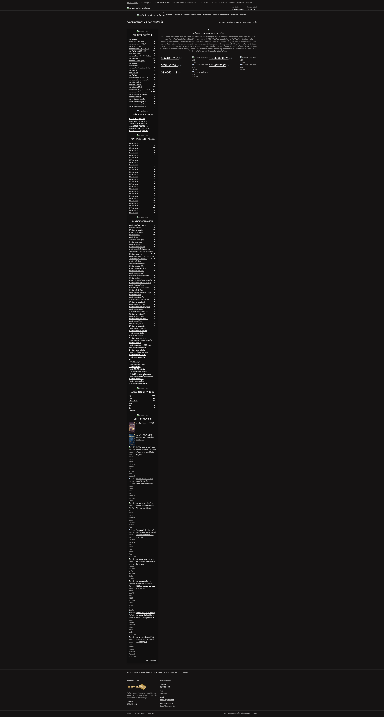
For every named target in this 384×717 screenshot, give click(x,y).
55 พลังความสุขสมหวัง (137, 273)
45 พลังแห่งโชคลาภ (136, 254)
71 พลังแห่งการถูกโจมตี (137, 338)
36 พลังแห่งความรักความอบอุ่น (140, 283)
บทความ (232, 3)
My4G (131, 403)
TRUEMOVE (133, 401)
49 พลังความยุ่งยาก (135, 244)
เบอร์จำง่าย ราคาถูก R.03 (137, 104)
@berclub (251, 9)
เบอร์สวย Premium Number (139, 49)
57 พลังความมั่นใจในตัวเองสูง (139, 249)
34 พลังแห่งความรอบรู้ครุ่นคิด (139, 307)
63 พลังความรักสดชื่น (136, 297)
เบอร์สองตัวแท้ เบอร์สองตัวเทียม (140, 68)
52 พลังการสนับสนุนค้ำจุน (138, 268)
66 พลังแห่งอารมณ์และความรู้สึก (140, 292)
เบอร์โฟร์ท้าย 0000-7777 (137, 53)
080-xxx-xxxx (133, 167)
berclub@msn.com (167, 700)
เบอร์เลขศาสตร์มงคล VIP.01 (138, 77)
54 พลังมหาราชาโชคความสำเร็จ (140, 280)
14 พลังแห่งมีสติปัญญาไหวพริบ (139, 364)
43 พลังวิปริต (133, 237)
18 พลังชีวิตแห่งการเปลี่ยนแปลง (140, 374)
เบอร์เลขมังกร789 (135, 58)
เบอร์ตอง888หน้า (135, 97)
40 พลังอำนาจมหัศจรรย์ (137, 285)
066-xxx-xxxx (133, 158)
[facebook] (254, 3)
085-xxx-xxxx (133, 179)
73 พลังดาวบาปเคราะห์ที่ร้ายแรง (140, 345)
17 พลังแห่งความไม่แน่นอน (138, 371)
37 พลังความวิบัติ (135, 295)
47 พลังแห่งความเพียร (136, 230)
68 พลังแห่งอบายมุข (136, 309)
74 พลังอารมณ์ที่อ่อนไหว (137, 355)
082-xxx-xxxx (133, 172)
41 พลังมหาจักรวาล (136, 232)
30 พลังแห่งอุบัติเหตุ (135, 321)
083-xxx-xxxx (133, 174)
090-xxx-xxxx (133, 191)
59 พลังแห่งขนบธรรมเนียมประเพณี (141, 251)
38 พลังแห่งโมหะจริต (136, 271)
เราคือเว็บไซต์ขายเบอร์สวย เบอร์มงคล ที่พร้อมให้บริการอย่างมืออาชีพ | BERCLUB (145, 615)
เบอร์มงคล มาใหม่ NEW (137, 44)
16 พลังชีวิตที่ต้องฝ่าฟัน (137, 369)
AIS (130, 396)
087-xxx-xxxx (133, 184)
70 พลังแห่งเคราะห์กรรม (137, 328)
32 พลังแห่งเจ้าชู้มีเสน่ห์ (137, 314)
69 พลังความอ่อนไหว (136, 316)
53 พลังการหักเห (134, 278)
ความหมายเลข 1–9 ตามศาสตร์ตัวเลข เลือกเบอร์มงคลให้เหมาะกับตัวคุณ (144, 481)
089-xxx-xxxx (133, 189)
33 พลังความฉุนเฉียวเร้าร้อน (139, 299)
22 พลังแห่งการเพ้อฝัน (136, 333)
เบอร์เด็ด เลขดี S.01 (135, 82)
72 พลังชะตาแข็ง (135, 343)
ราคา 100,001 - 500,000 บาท (139, 128)
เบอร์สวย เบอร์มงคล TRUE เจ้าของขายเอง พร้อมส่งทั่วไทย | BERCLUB (145, 639)
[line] (256, 3)
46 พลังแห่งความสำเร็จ (137, 247)
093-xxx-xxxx (133, 198)
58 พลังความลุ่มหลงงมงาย (138, 259)
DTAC (131, 398)
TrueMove (132, 410)
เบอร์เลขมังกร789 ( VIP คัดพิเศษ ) (140, 56)
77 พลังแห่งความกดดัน (137, 357)
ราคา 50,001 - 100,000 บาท (138, 126)
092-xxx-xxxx (133, 196)
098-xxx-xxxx (133, 210)
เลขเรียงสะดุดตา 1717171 (145, 423)
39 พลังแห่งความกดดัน (137, 263)
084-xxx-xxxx (133, 177)
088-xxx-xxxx (133, 186)
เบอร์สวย (214, 3)
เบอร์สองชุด (133, 63)
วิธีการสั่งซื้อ (224, 15)
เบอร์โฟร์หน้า (133, 75)
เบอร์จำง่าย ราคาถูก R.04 (137, 106)
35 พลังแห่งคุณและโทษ (137, 304)
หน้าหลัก (169, 15)
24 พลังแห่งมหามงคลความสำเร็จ (140, 340)
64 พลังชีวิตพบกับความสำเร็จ (139, 287)
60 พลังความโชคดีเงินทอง (138, 266)
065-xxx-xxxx (133, 155)
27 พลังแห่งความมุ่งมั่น (137, 326)
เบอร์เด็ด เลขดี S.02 (135, 85)
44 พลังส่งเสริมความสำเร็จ (138, 225)
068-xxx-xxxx (133, 162)
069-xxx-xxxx (133, 165)
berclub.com (132, 3)
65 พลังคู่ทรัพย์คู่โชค (136, 290)
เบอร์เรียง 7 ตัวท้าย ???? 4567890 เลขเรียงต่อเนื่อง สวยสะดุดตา (145, 437)
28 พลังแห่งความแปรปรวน (138, 319)
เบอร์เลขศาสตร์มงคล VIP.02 (138, 80)
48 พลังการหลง (134, 235)
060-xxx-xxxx (133, 143)
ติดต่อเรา (249, 3)
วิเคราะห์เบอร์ (196, 15)
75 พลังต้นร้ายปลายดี (136, 379)
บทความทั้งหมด (150, 660)
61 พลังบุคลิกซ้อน (135, 261)
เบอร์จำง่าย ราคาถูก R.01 (137, 99)
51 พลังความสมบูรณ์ (136, 242)
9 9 (130, 359)
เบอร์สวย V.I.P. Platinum (137, 46)
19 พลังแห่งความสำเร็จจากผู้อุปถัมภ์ (141, 376)
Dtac (130, 408)
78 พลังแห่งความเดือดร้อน (138, 383)
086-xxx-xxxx (133, 182)
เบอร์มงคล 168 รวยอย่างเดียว (139, 92)
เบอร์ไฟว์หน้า (133, 73)
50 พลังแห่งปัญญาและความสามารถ (141, 256)
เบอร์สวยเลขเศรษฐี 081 (137, 61)
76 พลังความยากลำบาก (137, 381)
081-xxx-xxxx (133, 170)
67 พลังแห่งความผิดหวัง (137, 302)
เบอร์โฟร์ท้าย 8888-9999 (137, 51)
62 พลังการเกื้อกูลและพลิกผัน (139, 275)
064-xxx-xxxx (133, 153)
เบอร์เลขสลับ (133, 65)
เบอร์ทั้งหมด (205, 3)
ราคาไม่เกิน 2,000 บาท (137, 119)
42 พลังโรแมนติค (135, 228)
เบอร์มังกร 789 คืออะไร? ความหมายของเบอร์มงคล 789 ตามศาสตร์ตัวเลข (145, 505)
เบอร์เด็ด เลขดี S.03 (135, 87)
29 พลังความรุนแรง (136, 323)
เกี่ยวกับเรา (240, 3)
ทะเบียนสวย (223, 3)
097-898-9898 (238, 9)
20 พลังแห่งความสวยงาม (137, 347)
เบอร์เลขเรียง (133, 70)
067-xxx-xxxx (133, 160)
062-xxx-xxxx (133, 148)
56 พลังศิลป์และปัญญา (136, 240)
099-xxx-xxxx (133, 213)
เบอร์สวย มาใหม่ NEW (136, 41)
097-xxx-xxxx (133, 208)
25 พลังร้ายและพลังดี (136, 335)
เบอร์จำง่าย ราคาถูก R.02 (137, 101)
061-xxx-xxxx (133, 146)
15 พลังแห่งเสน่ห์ (134, 367)
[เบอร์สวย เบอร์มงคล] (138, 8)
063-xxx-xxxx (133, 150)
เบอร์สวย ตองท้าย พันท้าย (138, 94)
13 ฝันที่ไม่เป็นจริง (135, 362)
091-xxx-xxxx (133, 194)
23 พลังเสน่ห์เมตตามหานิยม (138, 352)
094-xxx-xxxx (133, 201)
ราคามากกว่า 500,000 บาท (138, 131)
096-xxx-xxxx (133, 206)
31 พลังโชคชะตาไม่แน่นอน (138, 311)
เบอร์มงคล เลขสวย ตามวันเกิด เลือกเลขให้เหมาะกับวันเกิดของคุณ (145, 561)
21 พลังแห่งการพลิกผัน (137, 350)
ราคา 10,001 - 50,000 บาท (138, 123)
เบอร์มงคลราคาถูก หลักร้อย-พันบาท (141, 89)
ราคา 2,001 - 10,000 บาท (138, 121)
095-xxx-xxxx (133, 203)
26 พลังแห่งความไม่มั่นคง (138, 331)
